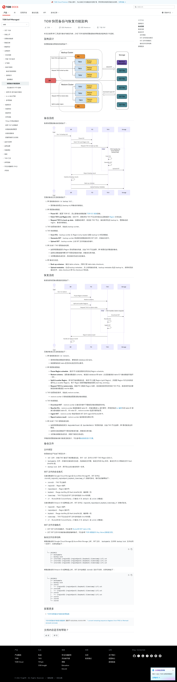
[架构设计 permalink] (55, 39)
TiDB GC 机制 (92, 214)
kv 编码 (119, 408)
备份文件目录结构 (145, 43)
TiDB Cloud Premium (61, 2)
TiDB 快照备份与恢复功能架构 (55, 620)
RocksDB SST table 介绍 (81, 529)
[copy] (131, 549)
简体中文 (167, 13)
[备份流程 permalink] (55, 118)
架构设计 (141, 23)
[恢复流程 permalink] (55, 275)
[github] (134, 656)
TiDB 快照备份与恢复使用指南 (58, 614)
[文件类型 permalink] (54, 450)
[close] (173, 670)
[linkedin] (143, 656)
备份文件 (141, 32)
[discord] (156, 656)
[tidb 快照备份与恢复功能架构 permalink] (89, 21)
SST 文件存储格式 (145, 40)
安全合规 (59, 678)
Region (112, 217)
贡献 (48, 27)
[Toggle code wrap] (128, 549)
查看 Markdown (86, 27)
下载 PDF (102, 27)
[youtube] (160, 656)
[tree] (15, 100)
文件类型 (143, 35)
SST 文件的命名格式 (146, 38)
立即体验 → (122, 2)
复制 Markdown (66, 27)
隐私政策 (50, 678)
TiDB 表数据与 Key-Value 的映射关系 (99, 532)
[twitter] (138, 656)
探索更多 (141, 46)
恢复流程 (141, 29)
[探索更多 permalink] (55, 608)
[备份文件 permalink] (55, 443)
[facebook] (147, 656)
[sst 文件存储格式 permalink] (62, 525)
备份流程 (141, 26)
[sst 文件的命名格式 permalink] (64, 472)
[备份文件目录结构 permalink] (62, 537)
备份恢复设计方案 (86, 438)
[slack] (151, 656)
